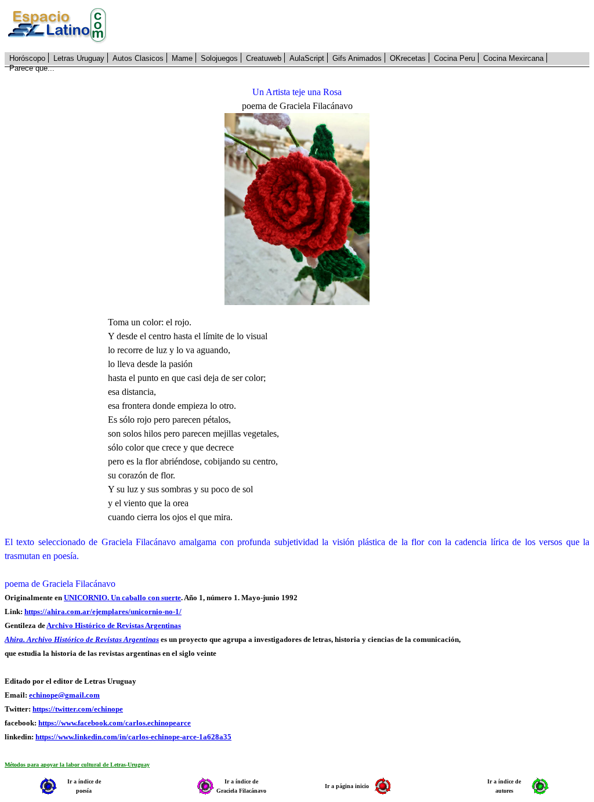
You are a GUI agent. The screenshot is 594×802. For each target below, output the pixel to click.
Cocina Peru (454, 58)
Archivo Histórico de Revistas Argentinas (113, 625)
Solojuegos (219, 58)
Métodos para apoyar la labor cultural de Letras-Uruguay (77, 764)
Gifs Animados (357, 58)
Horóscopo (27, 58)
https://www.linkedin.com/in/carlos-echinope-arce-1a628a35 (133, 736)
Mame (182, 58)
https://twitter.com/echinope (77, 709)
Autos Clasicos (138, 58)
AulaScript (306, 58)
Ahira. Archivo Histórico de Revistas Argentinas (82, 639)
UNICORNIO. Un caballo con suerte (122, 597)
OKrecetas (408, 58)
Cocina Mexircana (513, 58)
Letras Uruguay (78, 58)
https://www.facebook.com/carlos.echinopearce (114, 722)
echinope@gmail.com (64, 695)
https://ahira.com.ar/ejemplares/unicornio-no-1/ (103, 611)
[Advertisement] (354, 26)
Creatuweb (263, 58)
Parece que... (32, 68)
